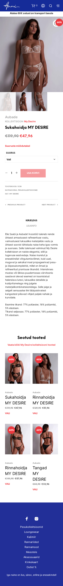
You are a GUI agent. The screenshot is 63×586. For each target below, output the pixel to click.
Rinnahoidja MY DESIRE (44, 400)
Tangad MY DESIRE (40, 473)
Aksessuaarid (31, 557)
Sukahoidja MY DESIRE (15, 400)
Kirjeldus (31, 221)
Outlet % (31, 567)
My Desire (30, 121)
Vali (7, 413)
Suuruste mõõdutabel (17, 145)
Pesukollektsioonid (27, 190)
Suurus (10, 153)
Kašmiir (31, 537)
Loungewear (31, 532)
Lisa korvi (33, 173)
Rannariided (31, 542)
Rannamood (32, 547)
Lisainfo (31, 226)
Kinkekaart (31, 562)
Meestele (31, 552)
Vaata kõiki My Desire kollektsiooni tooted (31, 344)
